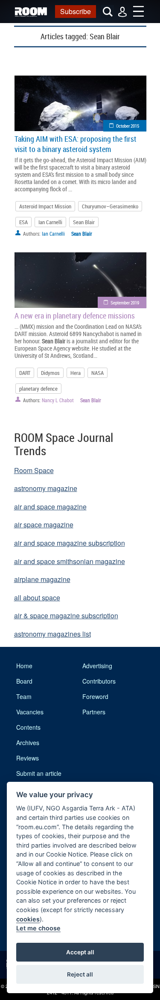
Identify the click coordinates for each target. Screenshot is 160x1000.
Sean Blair (84, 222)
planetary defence (38, 388)
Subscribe (75, 11)
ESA (23, 222)
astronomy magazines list (52, 634)
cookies (28, 919)
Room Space (34, 470)
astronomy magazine (45, 488)
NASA (97, 373)
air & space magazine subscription (66, 615)
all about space (37, 597)
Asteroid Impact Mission (45, 206)
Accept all (80, 952)
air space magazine (43, 524)
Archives (27, 742)
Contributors (99, 681)
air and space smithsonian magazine (69, 561)
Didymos (50, 373)
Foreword (95, 696)
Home (24, 665)
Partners (93, 711)
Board (24, 681)
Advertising (97, 665)
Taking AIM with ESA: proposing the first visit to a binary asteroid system (76, 144)
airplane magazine (42, 579)
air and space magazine (50, 507)
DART (24, 373)
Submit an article (38, 773)
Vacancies (30, 711)
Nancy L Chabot (58, 400)
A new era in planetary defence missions (75, 315)
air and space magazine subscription (69, 543)
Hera (75, 373)
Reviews (27, 757)
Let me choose (38, 928)
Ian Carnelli (50, 222)
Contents (28, 727)
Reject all (80, 974)
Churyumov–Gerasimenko (110, 206)
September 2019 (125, 302)
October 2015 (127, 126)
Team (24, 696)
